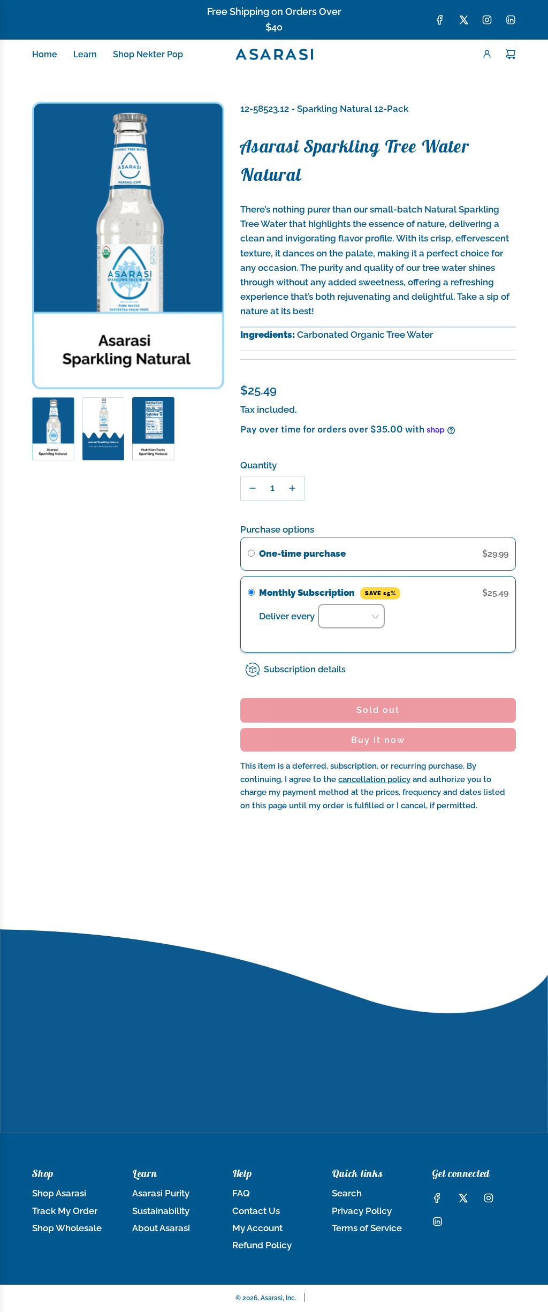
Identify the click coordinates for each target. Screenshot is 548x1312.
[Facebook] (440, 19)
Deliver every (288, 616)
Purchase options (277, 529)
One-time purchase (302, 553)
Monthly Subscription (327, 592)
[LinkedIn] (510, 19)
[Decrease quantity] (252, 488)
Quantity (258, 465)
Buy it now (378, 740)
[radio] (251, 554)
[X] (463, 19)
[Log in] (487, 54)
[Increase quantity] (292, 488)
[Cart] (510, 54)
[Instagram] (487, 19)
